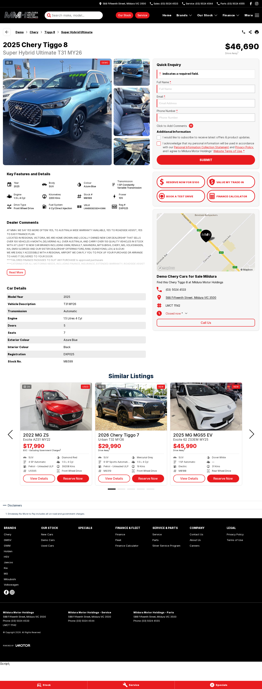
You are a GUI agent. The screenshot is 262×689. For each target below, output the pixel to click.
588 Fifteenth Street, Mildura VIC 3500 (191, 297)
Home (167, 15)
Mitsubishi (10, 579)
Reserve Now (73, 478)
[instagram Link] (256, 3)
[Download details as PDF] (256, 32)
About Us (195, 540)
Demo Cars (48, 540)
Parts (155, 540)
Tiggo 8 (49, 32)
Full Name (164, 82)
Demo (20, 32)
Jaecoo (8, 562)
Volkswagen (11, 584)
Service (142, 15)
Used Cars (47, 545)
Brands (182, 15)
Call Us (206, 323)
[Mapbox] (167, 268)
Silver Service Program (166, 545)
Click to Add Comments (172, 125)
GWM (7, 545)
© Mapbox (246, 269)
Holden (8, 551)
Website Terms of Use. (227, 151)
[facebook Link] (250, 3)
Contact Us (196, 534)
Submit (206, 160)
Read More (16, 272)
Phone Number (167, 111)
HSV (6, 556)
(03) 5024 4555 (151, 620)
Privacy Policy (244, 147)
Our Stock (124, 15)
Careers (195, 545)
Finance (229, 15)
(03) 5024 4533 (176, 289)
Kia (6, 567)
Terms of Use (235, 540)
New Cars (47, 534)
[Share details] (250, 32)
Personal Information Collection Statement (201, 147)
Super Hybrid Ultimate (77, 32)
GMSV (7, 540)
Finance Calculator (126, 545)
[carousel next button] (251, 434)
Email (161, 96)
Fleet (118, 540)
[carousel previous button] (10, 434)
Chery (34, 32)
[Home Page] (22, 15)
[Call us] (243, 32)
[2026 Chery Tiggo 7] (131, 407)
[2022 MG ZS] (56, 407)
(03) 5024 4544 (85, 620)
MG (6, 573)
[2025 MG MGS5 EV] (206, 407)
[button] (76, 112)
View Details (39, 478)
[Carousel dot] (112, 489)
